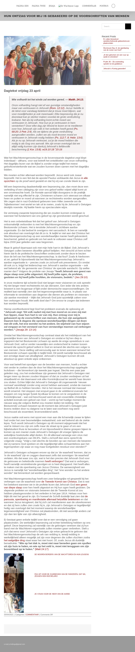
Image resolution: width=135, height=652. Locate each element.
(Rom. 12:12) (57, 108)
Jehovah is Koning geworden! (114, 69)
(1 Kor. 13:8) (34, 149)
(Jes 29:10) (81, 277)
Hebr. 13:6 (76, 137)
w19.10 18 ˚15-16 (52, 149)
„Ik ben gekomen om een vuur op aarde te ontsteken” (116, 56)
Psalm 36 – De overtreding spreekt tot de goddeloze (113, 63)
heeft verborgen (54, 461)
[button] (113, 5)
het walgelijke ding (14, 540)
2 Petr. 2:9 (25, 131)
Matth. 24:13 (76, 99)
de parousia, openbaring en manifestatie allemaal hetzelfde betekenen (46, 498)
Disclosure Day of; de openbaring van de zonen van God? (116, 49)
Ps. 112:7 (60, 137)
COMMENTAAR (32, 615)
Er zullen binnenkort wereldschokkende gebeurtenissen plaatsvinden (116, 41)
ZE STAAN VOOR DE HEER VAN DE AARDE (52, 594)
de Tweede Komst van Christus (59, 481)
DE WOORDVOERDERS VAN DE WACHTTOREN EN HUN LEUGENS (62, 554)
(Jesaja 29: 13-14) (26, 329)
